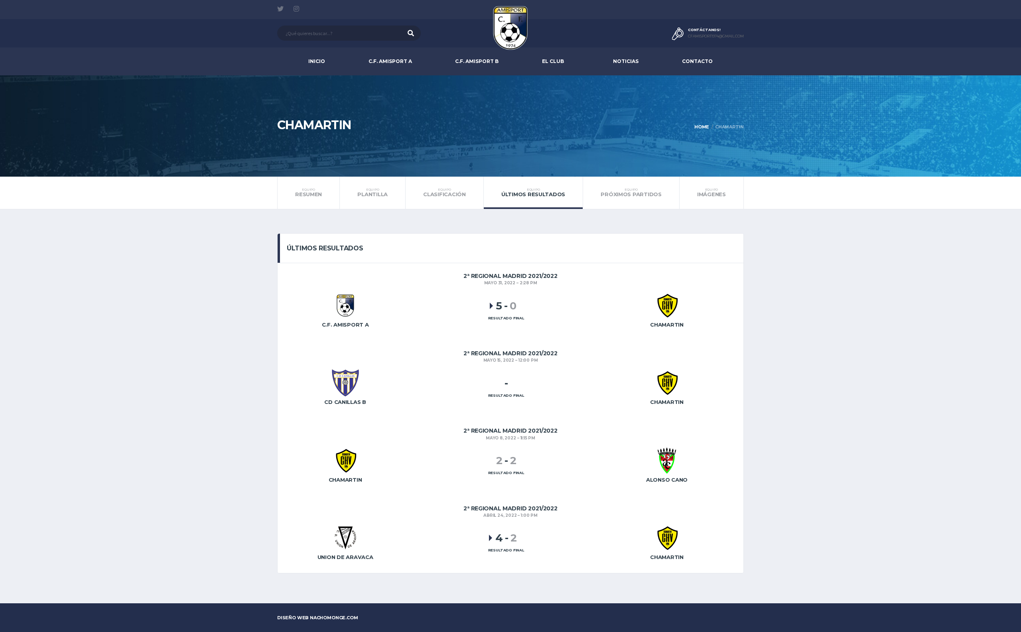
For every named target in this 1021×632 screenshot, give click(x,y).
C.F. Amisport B (477, 61)
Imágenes (711, 192)
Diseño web (317, 617)
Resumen (308, 192)
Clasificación (444, 192)
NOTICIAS (626, 61)
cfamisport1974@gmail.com (716, 36)
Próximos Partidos (631, 192)
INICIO (316, 61)
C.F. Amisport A (390, 61)
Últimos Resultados (533, 192)
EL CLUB (553, 61)
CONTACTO (697, 61)
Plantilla (372, 192)
